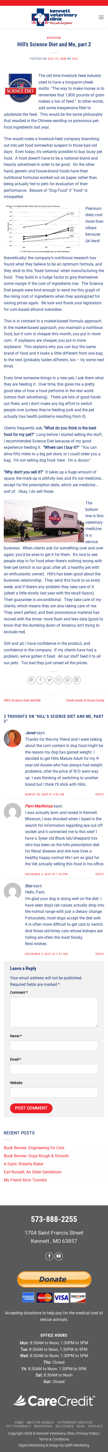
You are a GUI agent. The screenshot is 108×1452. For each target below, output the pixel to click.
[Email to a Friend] (59, 680)
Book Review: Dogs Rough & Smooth (37, 1155)
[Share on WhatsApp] (31, 680)
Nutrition (54, 38)
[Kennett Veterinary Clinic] (54, 17)
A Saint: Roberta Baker (23, 1164)
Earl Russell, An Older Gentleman (33, 1172)
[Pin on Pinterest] (68, 680)
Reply (99, 794)
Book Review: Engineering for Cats (34, 1147)
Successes (65, 1426)
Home (18, 1422)
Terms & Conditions (54, 1439)
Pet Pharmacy (18, 1426)
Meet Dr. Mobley (40, 1422)
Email (15, 1059)
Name (16, 1036)
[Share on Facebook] (40, 680)
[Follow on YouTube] (59, 1256)
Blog (81, 1426)
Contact (95, 1426)
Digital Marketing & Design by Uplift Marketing (54, 1445)
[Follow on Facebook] (49, 1256)
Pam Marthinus (38, 806)
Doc (75, 58)
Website (16, 1083)
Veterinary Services (75, 1422)
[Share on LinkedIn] (77, 680)
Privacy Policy (87, 1433)
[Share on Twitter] (49, 680)
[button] (101, 17)
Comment (19, 992)
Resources (43, 1426)
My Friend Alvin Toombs (25, 1180)
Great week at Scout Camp (85, 700)
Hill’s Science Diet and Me (22, 700)
